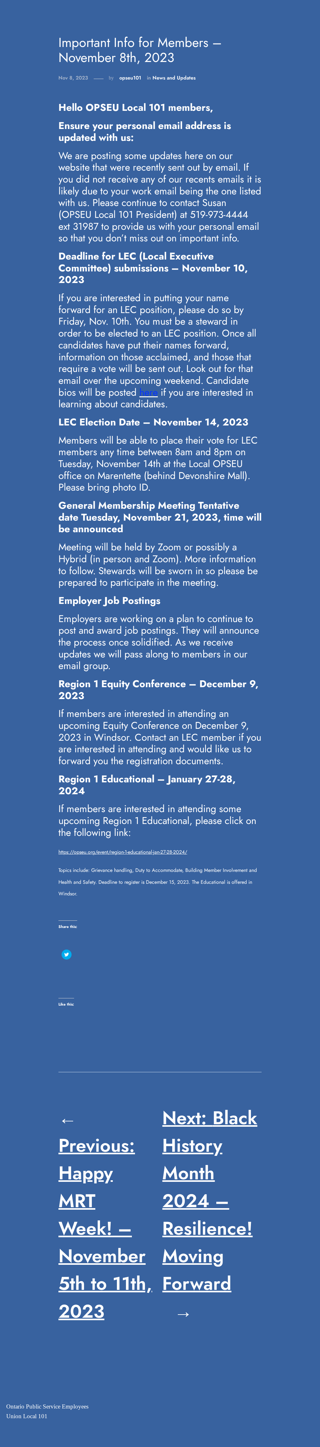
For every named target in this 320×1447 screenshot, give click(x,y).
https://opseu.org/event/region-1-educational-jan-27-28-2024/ (122, 852)
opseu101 (130, 77)
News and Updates (174, 77)
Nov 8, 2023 (73, 77)
